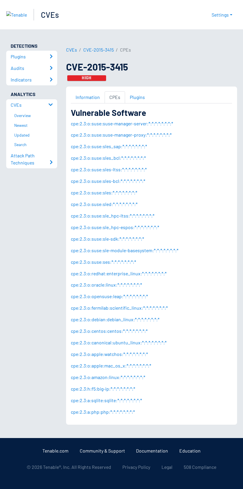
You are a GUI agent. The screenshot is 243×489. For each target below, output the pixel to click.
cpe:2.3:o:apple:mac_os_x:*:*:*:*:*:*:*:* (111, 365)
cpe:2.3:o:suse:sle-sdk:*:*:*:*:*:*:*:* (107, 239)
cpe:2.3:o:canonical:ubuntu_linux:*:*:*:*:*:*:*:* (119, 342)
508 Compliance (200, 467)
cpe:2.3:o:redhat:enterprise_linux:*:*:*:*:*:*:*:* (119, 273)
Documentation (152, 450)
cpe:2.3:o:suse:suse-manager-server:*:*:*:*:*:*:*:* (122, 123)
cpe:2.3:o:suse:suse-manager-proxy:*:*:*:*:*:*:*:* (121, 135)
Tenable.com (55, 450)
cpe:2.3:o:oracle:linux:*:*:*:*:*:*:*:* (106, 284)
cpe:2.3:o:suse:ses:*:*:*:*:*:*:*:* (103, 262)
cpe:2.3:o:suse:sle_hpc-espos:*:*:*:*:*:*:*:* (115, 227)
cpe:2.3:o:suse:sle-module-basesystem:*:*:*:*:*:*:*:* (124, 250)
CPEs (114, 97)
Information (88, 97)
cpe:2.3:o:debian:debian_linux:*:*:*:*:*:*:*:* (115, 319)
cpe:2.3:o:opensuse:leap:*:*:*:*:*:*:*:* (109, 296)
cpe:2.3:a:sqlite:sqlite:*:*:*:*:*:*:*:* (106, 400)
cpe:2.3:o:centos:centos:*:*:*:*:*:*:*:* (109, 331)
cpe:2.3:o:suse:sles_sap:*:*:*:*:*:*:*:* (109, 146)
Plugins (137, 97)
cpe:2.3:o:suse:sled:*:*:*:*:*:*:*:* (104, 204)
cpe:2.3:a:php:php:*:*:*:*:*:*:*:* (103, 412)
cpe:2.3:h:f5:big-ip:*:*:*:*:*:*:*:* (103, 388)
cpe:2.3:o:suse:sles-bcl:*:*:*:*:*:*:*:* (108, 181)
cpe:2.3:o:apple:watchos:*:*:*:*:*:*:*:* (109, 354)
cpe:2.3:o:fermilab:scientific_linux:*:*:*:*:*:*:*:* (119, 308)
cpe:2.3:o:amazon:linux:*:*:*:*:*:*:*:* (108, 377)
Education (190, 450)
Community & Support (102, 450)
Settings (220, 14)
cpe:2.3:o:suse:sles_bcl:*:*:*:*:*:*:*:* (108, 158)
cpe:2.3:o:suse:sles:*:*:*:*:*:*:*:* (104, 192)
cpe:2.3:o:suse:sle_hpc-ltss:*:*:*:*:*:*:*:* (112, 215)
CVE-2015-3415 (98, 49)
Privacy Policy (136, 467)
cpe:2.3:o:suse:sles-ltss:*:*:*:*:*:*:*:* (109, 169)
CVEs (50, 14)
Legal (167, 467)
